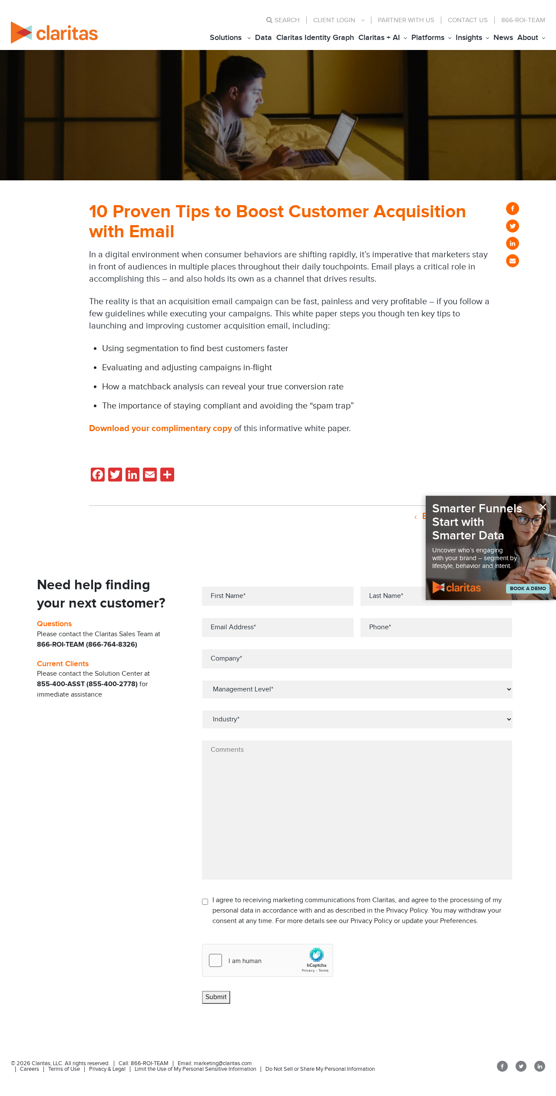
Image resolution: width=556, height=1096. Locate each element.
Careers (29, 1069)
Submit (216, 997)
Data (263, 37)
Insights (469, 37)
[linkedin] (512, 243)
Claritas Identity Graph (315, 37)
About (527, 37)
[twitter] (512, 225)
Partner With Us (406, 20)
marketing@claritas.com (222, 1063)
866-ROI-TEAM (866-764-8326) (87, 645)
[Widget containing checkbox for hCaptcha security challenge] (267, 960)
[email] (512, 260)
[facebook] (512, 208)
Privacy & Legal (107, 1069)
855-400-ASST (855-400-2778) (87, 684)
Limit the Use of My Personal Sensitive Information (195, 1069)
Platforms (427, 37)
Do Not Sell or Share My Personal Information (320, 1069)
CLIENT (334, 20)
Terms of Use (64, 1069)
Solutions (226, 37)
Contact (468, 20)
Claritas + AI (379, 37)
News (503, 37)
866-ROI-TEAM (523, 20)
